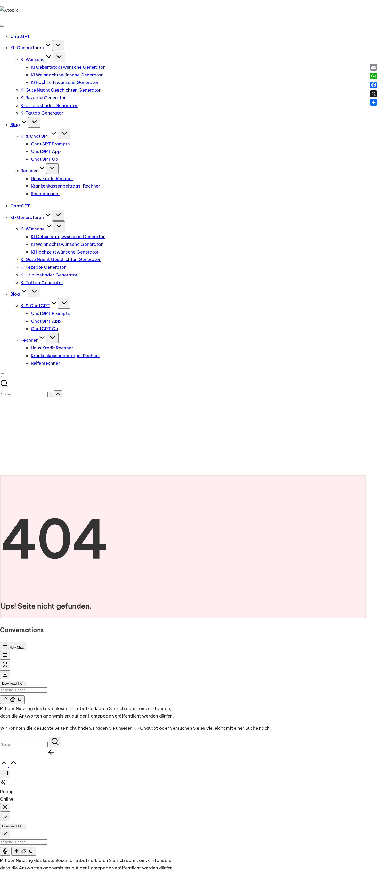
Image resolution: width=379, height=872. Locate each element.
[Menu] (2, 26)
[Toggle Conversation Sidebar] (5, 655)
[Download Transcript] (5, 674)
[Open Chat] (5, 774)
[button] (51, 394)
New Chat (16, 647)
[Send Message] (12, 699)
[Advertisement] (189, 436)
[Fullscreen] (5, 665)
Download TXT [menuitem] (13, 684)
